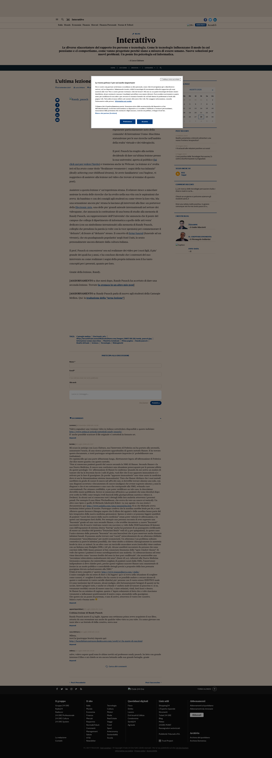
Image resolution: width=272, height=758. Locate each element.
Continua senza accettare (171, 79)
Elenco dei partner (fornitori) (106, 113)
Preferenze (127, 121)
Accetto (145, 121)
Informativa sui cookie (123, 101)
